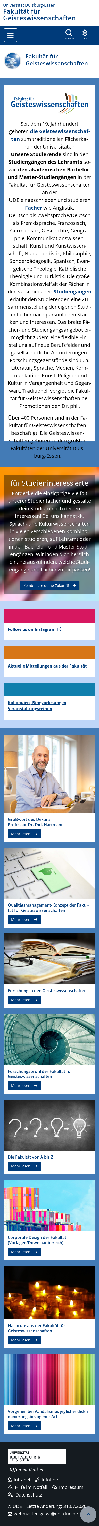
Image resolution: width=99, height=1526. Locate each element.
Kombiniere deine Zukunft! (46, 585)
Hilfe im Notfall (31, 1487)
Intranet (22, 1480)
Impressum (71, 1487)
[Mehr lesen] (49, 774)
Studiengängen (72, 291)
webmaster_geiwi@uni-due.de (46, 1513)
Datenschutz (28, 1495)
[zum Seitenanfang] (88, 1514)
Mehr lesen (20, 833)
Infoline (50, 1480)
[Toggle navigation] (10, 35)
